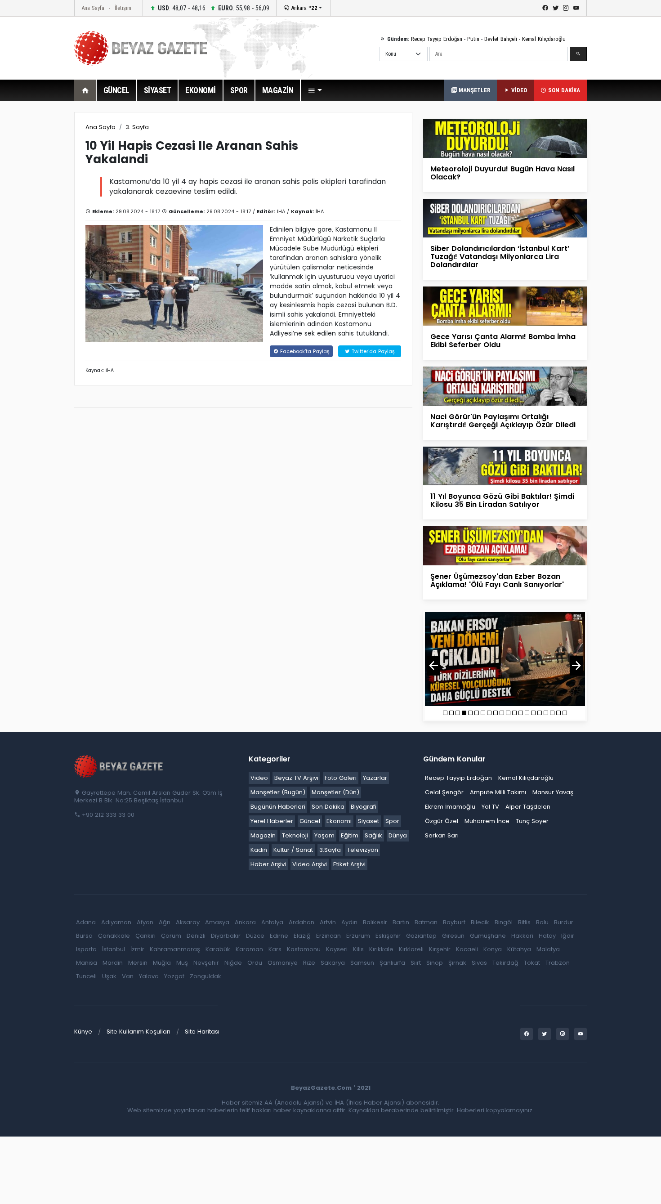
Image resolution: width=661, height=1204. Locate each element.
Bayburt (454, 922)
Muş (182, 962)
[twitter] (555, 8)
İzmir (137, 949)
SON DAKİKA (563, 90)
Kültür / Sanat (293, 850)
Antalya (272, 922)
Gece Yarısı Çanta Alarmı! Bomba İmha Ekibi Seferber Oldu (503, 340)
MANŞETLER (473, 90)
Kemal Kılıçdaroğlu (544, 39)
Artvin (328, 922)
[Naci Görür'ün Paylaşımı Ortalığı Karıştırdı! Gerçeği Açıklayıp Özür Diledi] (505, 385)
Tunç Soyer (532, 821)
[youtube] (576, 8)
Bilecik (480, 922)
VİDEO (518, 90)
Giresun (453, 935)
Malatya (548, 949)
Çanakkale (114, 935)
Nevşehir (206, 962)
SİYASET (157, 90)
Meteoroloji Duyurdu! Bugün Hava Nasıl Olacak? (502, 173)
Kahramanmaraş (175, 949)
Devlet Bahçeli (500, 39)
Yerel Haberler (271, 821)
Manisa (86, 962)
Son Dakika (328, 806)
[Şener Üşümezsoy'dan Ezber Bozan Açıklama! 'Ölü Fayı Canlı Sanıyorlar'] (505, 545)
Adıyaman (116, 922)
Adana (86, 922)
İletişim (123, 7)
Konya (492, 949)
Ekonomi (339, 821)
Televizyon (362, 850)
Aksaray (188, 922)
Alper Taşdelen (527, 806)
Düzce (255, 935)
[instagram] (566, 8)
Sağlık (373, 835)
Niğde (233, 962)
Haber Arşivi (268, 864)
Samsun (362, 962)
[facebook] (545, 8)
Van (128, 976)
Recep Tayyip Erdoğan (436, 39)
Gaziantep (421, 935)
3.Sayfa (330, 850)
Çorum (171, 935)
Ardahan (301, 922)
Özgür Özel (441, 821)
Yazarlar (375, 778)
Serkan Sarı (442, 835)
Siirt (416, 962)
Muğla (162, 962)
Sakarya (333, 962)
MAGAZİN (278, 90)
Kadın (258, 850)
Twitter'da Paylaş (372, 351)
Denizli (196, 935)
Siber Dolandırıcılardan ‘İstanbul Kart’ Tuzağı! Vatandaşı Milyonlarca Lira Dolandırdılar (499, 256)
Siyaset (368, 821)
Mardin (113, 962)
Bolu (542, 922)
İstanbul (113, 949)
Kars (274, 949)
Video (259, 778)
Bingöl (504, 922)
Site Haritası (202, 1031)
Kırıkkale (381, 949)
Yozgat (174, 976)
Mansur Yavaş (552, 792)
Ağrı (164, 922)
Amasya (217, 922)
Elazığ (302, 935)
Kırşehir (440, 949)
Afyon (145, 922)
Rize (309, 962)
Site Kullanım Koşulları (138, 1031)
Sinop (434, 962)
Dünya (398, 835)
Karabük (217, 949)
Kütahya (519, 949)
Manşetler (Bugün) (277, 792)
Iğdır (567, 935)
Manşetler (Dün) (335, 792)
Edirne (279, 935)
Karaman (249, 949)
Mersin (137, 962)
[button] (315, 90)
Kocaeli (467, 949)
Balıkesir (375, 922)
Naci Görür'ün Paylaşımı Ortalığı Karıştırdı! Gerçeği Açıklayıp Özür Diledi (503, 421)
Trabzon (557, 962)
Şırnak (457, 962)
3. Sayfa (137, 127)
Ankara (303, 7)
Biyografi (363, 806)
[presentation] (433, 666)
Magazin (263, 835)
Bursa (84, 935)
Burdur (563, 922)
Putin (473, 39)
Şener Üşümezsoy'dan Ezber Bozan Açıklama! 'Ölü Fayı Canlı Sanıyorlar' (497, 580)
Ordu (254, 962)
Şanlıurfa (392, 962)
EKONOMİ (200, 90)
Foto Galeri (341, 778)
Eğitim (349, 835)
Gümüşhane (488, 935)
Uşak (109, 976)
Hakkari (522, 935)
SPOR (239, 90)
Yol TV (490, 806)
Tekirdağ (505, 962)
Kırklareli (411, 949)
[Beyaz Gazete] (119, 765)
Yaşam (324, 835)
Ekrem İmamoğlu (450, 806)
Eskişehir (388, 935)
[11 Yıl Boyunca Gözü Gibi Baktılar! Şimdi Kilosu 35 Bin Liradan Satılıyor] (505, 465)
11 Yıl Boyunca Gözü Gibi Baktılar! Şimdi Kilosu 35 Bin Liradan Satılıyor (502, 500)
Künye (83, 1031)
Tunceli (86, 976)
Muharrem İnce (486, 821)
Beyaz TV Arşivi (296, 778)
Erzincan (328, 935)
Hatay (547, 935)
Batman (426, 922)
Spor (392, 821)
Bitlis (524, 922)
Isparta (86, 949)
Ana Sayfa (92, 7)
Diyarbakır (226, 935)
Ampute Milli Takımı (498, 792)
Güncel (309, 821)
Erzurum (358, 935)
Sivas (479, 962)
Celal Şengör (444, 792)
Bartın (401, 922)
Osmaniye (283, 962)
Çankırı (145, 935)
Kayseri (337, 949)
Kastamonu (304, 949)
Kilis (358, 949)
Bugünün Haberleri (277, 806)
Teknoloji (295, 835)
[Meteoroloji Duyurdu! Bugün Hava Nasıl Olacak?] (505, 138)
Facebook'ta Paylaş (304, 351)
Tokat (532, 962)
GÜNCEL (116, 90)
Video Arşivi (309, 864)
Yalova (149, 976)
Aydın (349, 922)
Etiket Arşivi (349, 864)
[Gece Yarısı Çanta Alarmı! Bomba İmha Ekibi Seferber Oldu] (505, 305)
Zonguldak (205, 976)
